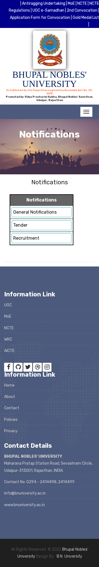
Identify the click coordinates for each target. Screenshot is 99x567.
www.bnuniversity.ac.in (24, 505)
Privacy (11, 431)
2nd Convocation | (83, 10)
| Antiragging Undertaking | (44, 3)
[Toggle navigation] (86, 112)
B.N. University (69, 556)
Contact (11, 408)
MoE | (72, 3)
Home (9, 385)
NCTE (9, 328)
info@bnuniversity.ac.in (25, 493)
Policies (11, 419)
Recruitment (26, 238)
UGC (8, 305)
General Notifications (35, 212)
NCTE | (83, 3)
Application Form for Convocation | (41, 17)
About (9, 396)
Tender (20, 225)
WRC (8, 339)
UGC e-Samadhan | (49, 10)
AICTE (9, 350)
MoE (7, 316)
